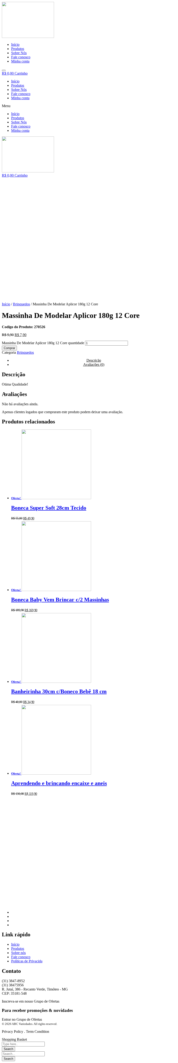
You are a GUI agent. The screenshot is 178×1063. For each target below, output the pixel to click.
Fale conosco (20, 94)
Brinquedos (21, 304)
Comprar (9, 348)
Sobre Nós (19, 90)
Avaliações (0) (93, 364)
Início (15, 81)
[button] (89, 106)
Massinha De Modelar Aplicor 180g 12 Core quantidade (43, 343)
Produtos (17, 85)
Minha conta (20, 98)
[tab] (93, 365)
